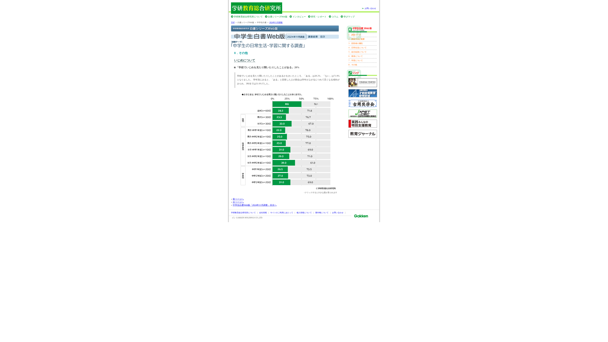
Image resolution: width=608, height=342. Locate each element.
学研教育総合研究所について (248, 16)
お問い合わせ (370, 8)
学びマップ (349, 16)
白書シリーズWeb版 (277, 16)
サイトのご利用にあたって (281, 213)
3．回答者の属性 (355, 43)
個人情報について (304, 213)
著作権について (322, 213)
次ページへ (238, 202)
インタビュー (299, 16)
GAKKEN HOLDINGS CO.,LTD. (249, 218)
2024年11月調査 (276, 22)
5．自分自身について (357, 52)
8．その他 (352, 65)
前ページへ (238, 199)
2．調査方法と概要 (356, 39)
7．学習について (355, 60)
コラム (335, 16)
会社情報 (263, 213)
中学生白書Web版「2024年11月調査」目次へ (255, 205)
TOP (233, 22)
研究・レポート (318, 16)
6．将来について (355, 56)
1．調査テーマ (354, 35)
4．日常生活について (357, 48)
